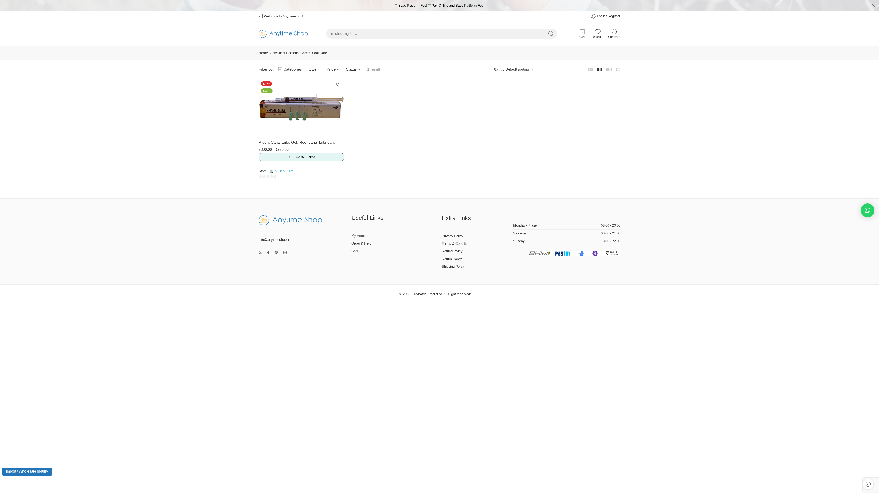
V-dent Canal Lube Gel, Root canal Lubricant (297, 142)
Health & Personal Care (290, 53)
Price (331, 69)
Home (263, 53)
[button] (867, 210)
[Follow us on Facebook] (268, 252)
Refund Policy (452, 251)
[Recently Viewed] (868, 484)
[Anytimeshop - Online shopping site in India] (283, 34)
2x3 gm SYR (274, 93)
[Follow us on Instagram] (285, 252)
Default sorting (517, 69)
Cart (354, 251)
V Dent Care (284, 171)
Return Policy (452, 259)
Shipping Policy (453, 266)
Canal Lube (270, 87)
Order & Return (362, 243)
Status (351, 69)
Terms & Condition (455, 243)
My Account (360, 236)
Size (312, 69)
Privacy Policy (452, 236)
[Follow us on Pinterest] (276, 252)
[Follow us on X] (260, 252)
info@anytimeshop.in (274, 240)
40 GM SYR (274, 107)
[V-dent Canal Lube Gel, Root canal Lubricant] (301, 107)
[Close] (874, 6)
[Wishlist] (338, 84)
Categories (292, 69)
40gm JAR (274, 100)
